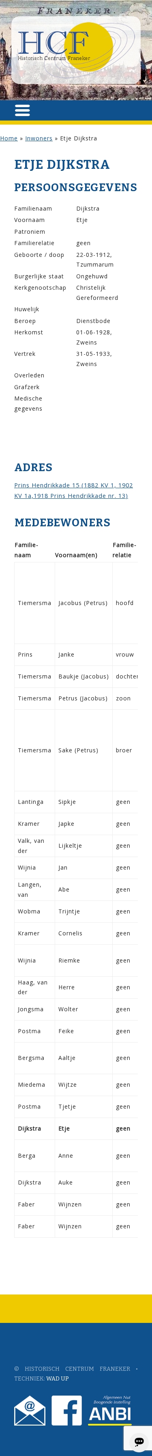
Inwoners (39, 138)
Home (9, 138)
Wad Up (57, 1378)
